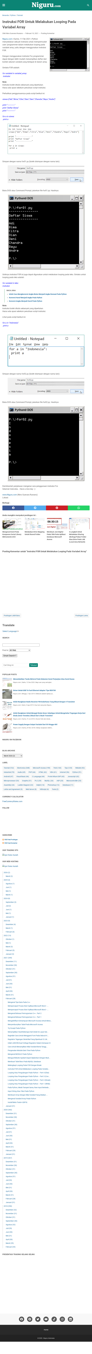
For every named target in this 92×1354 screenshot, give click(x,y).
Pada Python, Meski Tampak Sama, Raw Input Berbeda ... (29, 1087)
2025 (7, 880)
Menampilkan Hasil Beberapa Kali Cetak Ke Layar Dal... (28, 1032)
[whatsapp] (79, 508)
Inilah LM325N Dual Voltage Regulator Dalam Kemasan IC (29, 1043)
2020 (8, 1110)
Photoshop (53, 785)
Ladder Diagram (25, 785)
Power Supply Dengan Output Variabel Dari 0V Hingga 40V (35, 724)
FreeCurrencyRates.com (12, 801)
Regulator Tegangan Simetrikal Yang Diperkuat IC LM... (28, 1039)
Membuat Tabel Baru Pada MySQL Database (24, 1061)
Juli (8, 906)
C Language (38, 776)
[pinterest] (57, 508)
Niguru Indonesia (49, 1338)
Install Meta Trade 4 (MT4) (17, 1102)
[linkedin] (70, 1319)
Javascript (73, 776)
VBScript (44, 789)
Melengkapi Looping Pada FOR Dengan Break (24, 1065)
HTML (43, 772)
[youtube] (46, 1319)
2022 (7, 935)
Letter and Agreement (13, 789)
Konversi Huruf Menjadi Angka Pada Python (25, 298)
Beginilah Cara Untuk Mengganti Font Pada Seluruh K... (28, 1036)
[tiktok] (54, 1319)
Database (68, 785)
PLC (38, 781)
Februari (10, 932)
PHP (32, 772)
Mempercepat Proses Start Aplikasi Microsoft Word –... (28, 1006)
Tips (68, 768)
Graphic (27, 781)
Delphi (40, 785)
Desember (11, 924)
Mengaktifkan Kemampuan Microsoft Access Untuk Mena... (30, 1021)
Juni (9, 887)
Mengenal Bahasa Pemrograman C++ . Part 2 (24, 1013)
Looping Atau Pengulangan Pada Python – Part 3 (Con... (29, 1076)
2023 (7, 921)
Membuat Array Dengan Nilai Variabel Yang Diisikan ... (28, 1095)
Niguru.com (7, 39)
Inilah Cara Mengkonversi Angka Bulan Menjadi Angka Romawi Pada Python (38, 294)
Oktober (10, 939)
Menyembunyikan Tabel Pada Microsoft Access (25, 1024)
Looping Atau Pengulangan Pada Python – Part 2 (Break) (29, 1080)
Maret (9, 876)
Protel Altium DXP (56, 776)
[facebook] (13, 508)
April (9, 991)
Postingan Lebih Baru (12, 615)
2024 (7, 898)
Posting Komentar (48, 33)
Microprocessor (11, 781)
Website (80, 768)
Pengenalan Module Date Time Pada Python (24, 1050)
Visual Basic (22, 776)
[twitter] (35, 508)
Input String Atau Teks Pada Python (21, 1091)
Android (8, 776)
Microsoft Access (41, 768)
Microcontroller (73, 781)
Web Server (31, 789)
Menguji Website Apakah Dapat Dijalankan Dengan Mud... (29, 1058)
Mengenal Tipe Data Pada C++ (19, 1002)
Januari (10, 917)
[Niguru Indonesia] (46, 5)
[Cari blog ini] (88, 5)
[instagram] (62, 1319)
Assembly (9, 785)
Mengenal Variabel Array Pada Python (22, 1099)
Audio (21, 772)
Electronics (23, 768)
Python (76, 772)
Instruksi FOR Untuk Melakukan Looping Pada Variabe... (28, 1069)
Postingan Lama (81, 615)
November (11, 965)
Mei (8, 891)
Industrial (9, 772)
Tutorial (9, 768)
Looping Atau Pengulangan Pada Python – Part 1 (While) (29, 1084)
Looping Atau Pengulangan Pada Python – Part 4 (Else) (28, 1073)
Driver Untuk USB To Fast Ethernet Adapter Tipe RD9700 (34, 690)
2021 (8, 958)
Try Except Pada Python (17, 1028)
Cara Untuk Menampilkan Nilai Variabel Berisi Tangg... (28, 1047)
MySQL (49, 781)
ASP (60, 781)
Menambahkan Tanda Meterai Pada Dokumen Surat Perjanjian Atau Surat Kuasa (43, 679)
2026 (7, 872)
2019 (8, 1158)
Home (46, 1330)
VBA (53, 772)
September (11, 902)
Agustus (10, 884)
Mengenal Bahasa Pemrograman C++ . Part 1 (24, 1017)
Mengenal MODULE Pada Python (20, 1054)
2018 (8, 1206)
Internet (64, 772)
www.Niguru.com (9, 495)
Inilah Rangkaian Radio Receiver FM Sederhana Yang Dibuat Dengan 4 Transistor (44, 702)
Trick (57, 768)
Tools (55, 789)
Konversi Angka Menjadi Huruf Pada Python (25, 301)
